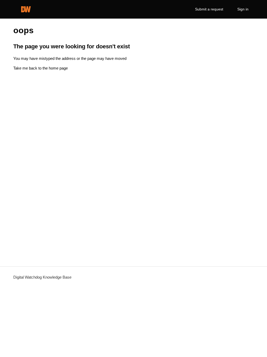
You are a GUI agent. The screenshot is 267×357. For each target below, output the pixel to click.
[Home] (26, 9)
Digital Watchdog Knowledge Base (42, 277)
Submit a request (209, 9)
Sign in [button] (242, 9)
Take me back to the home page (40, 68)
